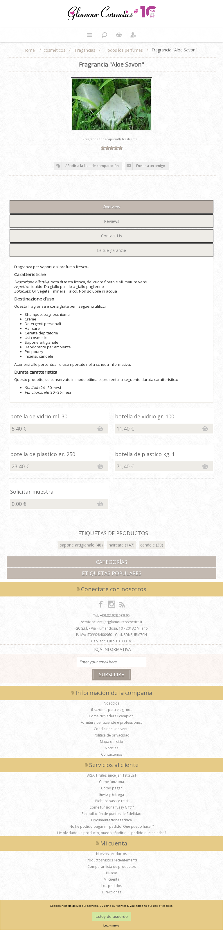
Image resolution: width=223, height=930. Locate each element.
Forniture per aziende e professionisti (111, 722)
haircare (116, 545)
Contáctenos (111, 754)
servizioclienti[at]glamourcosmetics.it (111, 621)
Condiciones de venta (112, 728)
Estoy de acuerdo (112, 916)
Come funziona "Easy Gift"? (111, 807)
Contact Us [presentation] (111, 236)
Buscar (111, 872)
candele (147, 545)
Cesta (119, 35)
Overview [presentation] (111, 206)
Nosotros (111, 703)
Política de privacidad (112, 735)
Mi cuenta (111, 879)
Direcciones (111, 892)
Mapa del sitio (111, 741)
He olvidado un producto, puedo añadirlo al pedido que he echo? (111, 832)
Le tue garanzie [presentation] (111, 250)
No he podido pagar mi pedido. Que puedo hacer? (111, 826)
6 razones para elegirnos (111, 709)
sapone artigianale (77, 545)
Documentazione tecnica (111, 820)
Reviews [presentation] (111, 221)
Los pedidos (111, 885)
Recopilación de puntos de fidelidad (111, 813)
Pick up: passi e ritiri (111, 800)
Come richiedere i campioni (111, 716)
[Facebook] (101, 604)
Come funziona (111, 781)
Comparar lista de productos (111, 866)
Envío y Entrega (111, 794)
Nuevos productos (111, 853)
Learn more (111, 925)
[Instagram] (111, 604)
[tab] (111, 206)
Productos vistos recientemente (111, 860)
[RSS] (122, 604)
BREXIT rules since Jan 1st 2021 (111, 775)
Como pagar (111, 788)
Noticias (111, 748)
